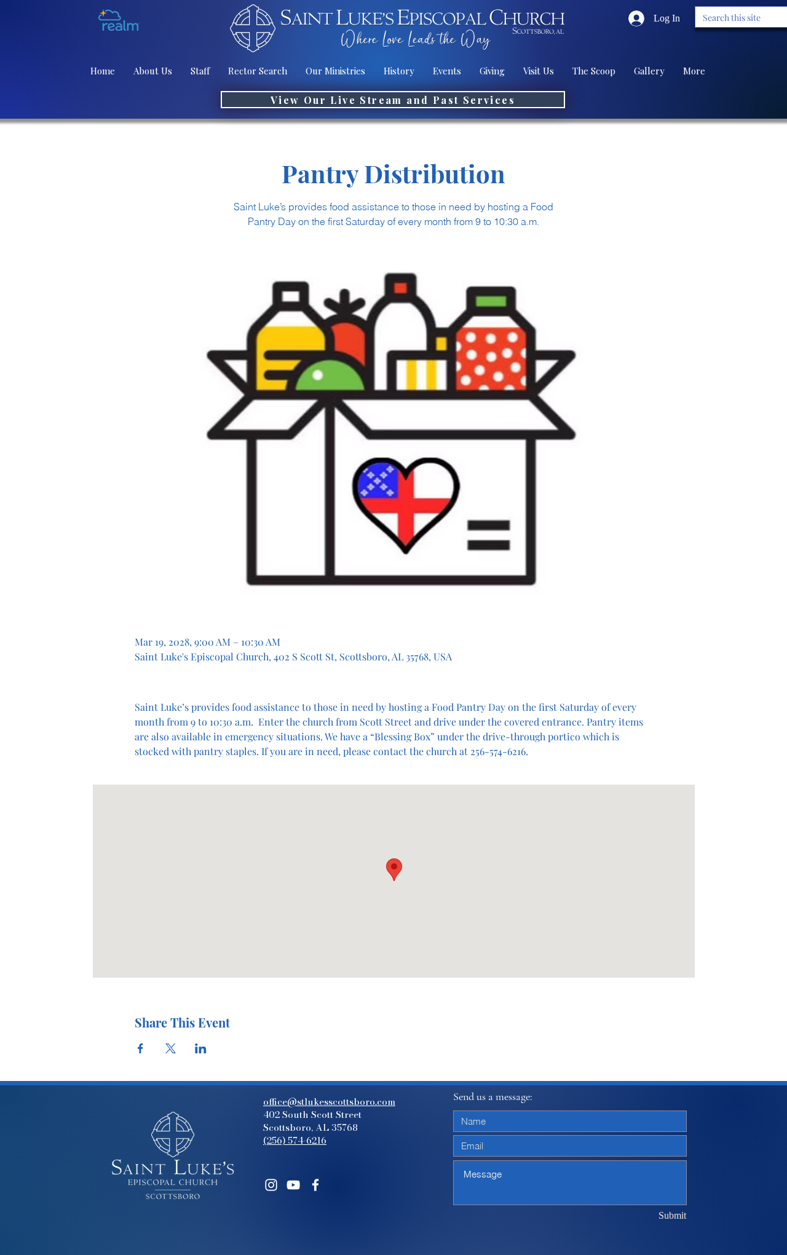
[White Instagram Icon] (271, 1185)
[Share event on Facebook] (140, 1048)
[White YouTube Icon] (293, 1185)
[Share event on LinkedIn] (201, 1048)
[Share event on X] (170, 1048)
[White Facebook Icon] (315, 1185)
